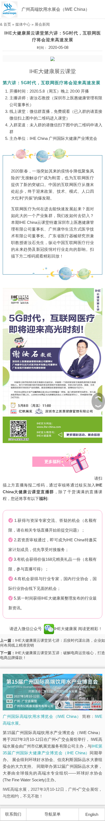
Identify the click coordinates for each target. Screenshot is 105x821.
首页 (7, 24)
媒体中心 (22, 24)
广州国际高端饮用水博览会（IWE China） (42, 716)
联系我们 (13, 814)
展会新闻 (42, 24)
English (91, 814)
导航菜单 (52, 814)
